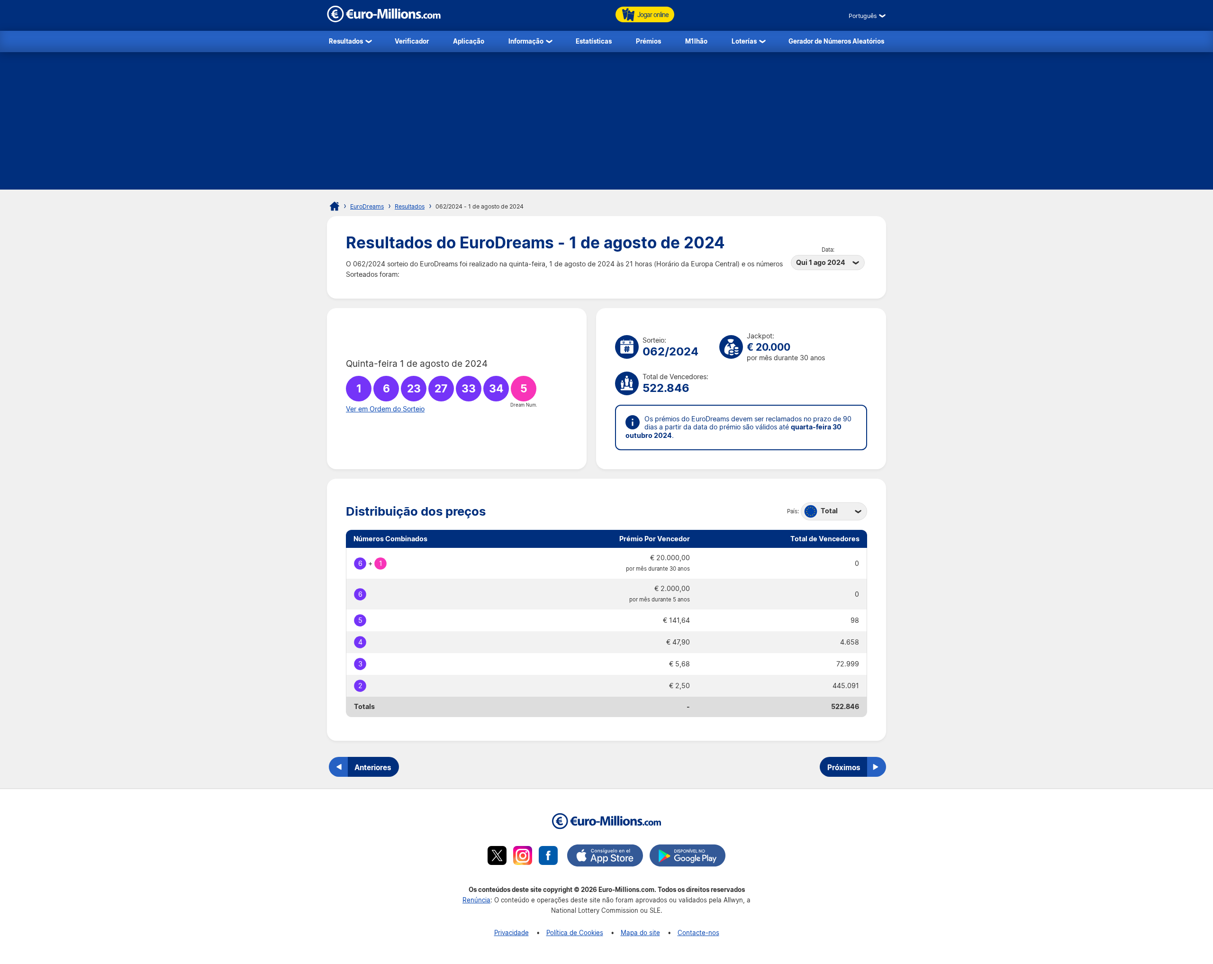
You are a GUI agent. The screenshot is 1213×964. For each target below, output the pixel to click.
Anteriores (372, 767)
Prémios (648, 41)
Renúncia (476, 900)
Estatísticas (594, 41)
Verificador (412, 41)
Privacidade (511, 932)
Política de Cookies (574, 932)
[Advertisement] (606, 123)
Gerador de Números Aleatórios (836, 41)
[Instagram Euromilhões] (522, 857)
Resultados (346, 41)
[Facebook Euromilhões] (548, 857)
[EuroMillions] (384, 20)
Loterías (744, 41)
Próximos (843, 767)
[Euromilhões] (334, 206)
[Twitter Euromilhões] (497, 857)
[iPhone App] (605, 857)
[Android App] (687, 857)
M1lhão (696, 41)
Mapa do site (640, 932)
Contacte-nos (698, 932)
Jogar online (653, 14)
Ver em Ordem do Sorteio (385, 409)
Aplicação (468, 41)
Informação (525, 41)
